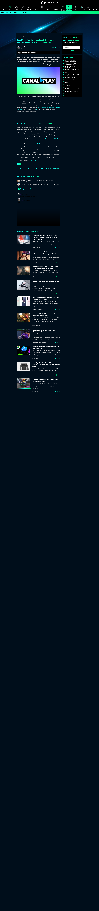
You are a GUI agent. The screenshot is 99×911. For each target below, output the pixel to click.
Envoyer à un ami (47, 168)
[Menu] (2, 2)
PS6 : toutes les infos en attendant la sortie (72, 75)
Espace (29, 9)
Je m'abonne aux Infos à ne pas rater (29, 52)
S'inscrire (72, 50)
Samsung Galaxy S (36, 309)
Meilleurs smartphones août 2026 (72, 93)
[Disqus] (38, 209)
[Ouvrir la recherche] (96, 2)
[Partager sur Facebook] (28, 168)
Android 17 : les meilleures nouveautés (70, 67)
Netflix (22, 12)
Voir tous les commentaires (25, 227)
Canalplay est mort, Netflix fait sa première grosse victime (40, 144)
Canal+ (19, 164)
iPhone (33, 358)
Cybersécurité (55, 9)
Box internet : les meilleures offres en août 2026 (72, 84)
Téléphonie (3, 9)
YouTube (26, 12)
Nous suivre (57, 168)
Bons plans (35, 9)
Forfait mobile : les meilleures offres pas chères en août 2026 (71, 90)
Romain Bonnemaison (25, 47)
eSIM (62, 10)
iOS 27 (66, 72)
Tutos (41, 9)
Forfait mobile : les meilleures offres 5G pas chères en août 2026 (72, 87)
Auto (22, 9)
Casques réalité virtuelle (37, 342)
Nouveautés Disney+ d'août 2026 (72, 79)
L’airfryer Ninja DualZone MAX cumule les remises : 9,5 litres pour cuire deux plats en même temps (46, 365)
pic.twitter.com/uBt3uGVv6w (27, 159)
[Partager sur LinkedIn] (36, 168)
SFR (37, 110)
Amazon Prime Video (10, 12)
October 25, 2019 (32, 160)
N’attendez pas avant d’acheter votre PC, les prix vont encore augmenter (45, 380)
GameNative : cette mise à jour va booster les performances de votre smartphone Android (44, 253)
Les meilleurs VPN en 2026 (71, 95)
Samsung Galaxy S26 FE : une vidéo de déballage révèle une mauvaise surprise (45, 298)
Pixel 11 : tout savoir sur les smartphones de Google (70, 64)
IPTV (19, 12)
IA (75, 9)
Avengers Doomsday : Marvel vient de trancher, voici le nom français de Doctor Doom (45, 267)
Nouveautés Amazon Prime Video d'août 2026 (72, 81)
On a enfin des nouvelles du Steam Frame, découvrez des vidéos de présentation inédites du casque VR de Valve (46, 332)
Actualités (82, 9)
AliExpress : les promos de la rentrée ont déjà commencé (71, 61)
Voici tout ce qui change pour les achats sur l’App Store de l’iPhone (45, 347)
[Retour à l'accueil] (49, 2)
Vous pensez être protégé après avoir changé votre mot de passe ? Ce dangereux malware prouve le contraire (44, 237)
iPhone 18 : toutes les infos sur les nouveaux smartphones (72, 70)
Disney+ (16, 12)
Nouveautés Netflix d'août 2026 (72, 77)
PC (9, 9)
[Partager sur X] (20, 168)
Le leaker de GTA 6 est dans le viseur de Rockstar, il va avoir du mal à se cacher (46, 315)
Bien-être (94, 9)
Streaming (69, 9)
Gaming (16, 9)
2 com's (53, 47)
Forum (88, 9)
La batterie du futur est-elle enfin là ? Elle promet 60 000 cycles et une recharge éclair (45, 282)
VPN (48, 9)
